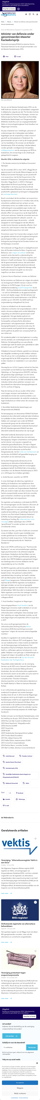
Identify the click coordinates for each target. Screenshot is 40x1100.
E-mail (17, 56)
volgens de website (18, 253)
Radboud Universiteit (10, 783)
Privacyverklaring (23, 1097)
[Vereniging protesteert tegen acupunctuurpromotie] (20, 959)
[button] (37, 1063)
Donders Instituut (25, 756)
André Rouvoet (8, 756)
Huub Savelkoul (22, 605)
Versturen (32, 1047)
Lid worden (11, 1036)
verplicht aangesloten (25, 288)
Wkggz (7, 580)
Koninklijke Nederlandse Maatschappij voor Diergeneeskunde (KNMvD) (17, 775)
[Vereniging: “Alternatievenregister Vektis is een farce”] (20, 846)
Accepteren (20, 1083)
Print (5, 56)
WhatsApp (20, 799)
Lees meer (6, 893)
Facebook (20, 793)
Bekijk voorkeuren (20, 1093)
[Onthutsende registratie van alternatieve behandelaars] (20, 910)
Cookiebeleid (14, 1097)
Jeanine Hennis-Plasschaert (12, 762)
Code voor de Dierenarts (28, 452)
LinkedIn (7, 799)
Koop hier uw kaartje (9, 9)
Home (2, 22)
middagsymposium (7, 150)
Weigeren (20, 1088)
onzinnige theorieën (10, 194)
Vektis (26, 783)
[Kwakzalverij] (9, 14)
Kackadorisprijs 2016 (10, 768)
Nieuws (9, 22)
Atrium (28, 626)
